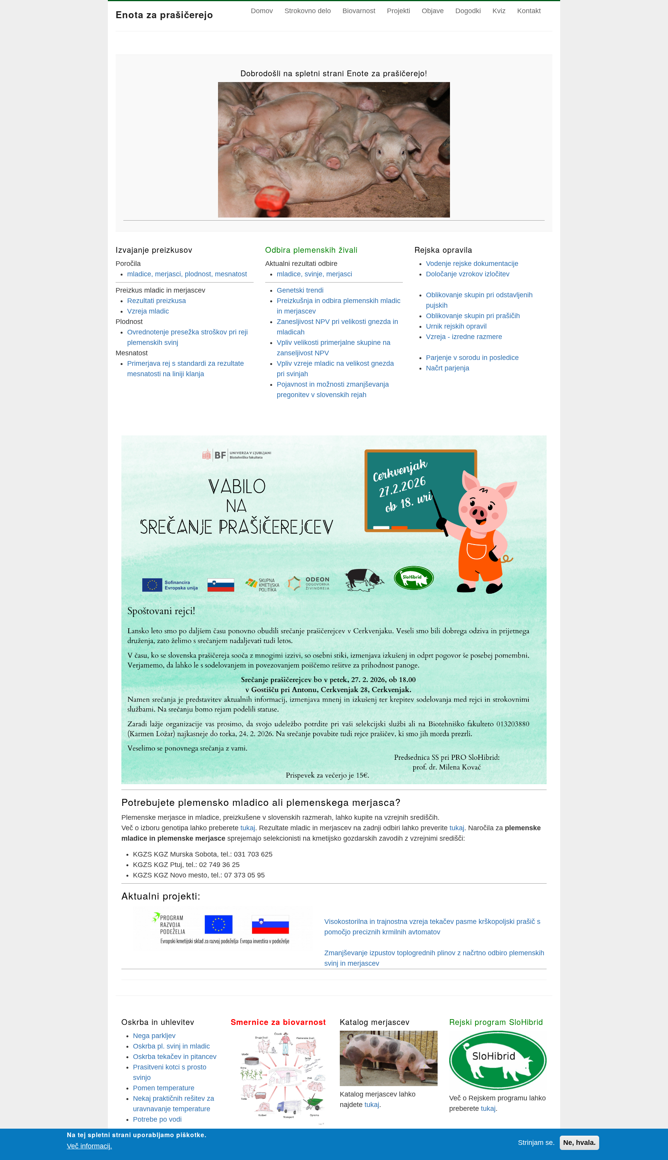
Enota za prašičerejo (164, 14)
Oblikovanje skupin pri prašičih (473, 316)
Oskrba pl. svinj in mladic (171, 1046)
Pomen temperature (163, 1088)
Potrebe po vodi (157, 1119)
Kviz (499, 11)
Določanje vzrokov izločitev (468, 274)
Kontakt (529, 11)
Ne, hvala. (579, 1142)
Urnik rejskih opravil (456, 326)
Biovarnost (359, 11)
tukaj (247, 828)
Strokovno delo (308, 11)
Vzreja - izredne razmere (464, 337)
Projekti (398, 11)
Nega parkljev (154, 1036)
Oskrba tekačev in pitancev (174, 1057)
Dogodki (468, 11)
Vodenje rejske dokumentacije (472, 263)
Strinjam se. (536, 1142)
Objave (433, 11)
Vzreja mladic (148, 311)
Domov (262, 11)
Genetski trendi (300, 290)
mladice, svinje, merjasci (314, 274)
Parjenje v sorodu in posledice (472, 358)
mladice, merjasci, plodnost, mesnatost (187, 274)
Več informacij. (89, 1146)
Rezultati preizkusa (156, 301)
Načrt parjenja (447, 368)
